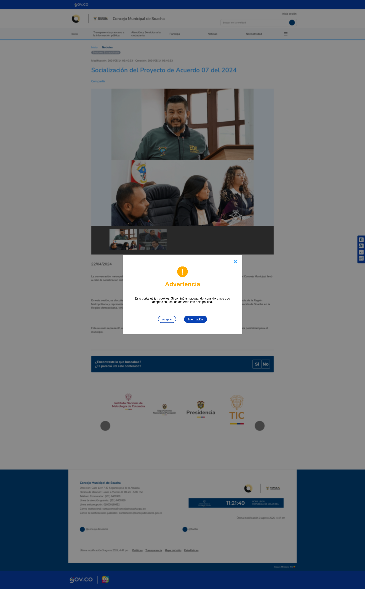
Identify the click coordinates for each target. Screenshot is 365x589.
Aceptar (167, 319)
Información (195, 319)
